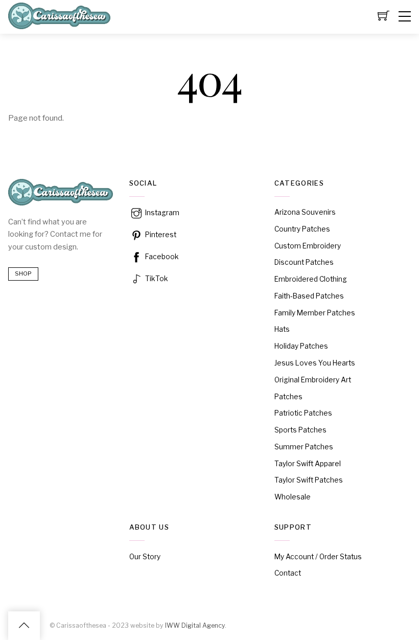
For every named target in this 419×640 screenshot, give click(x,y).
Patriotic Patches (303, 413)
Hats (282, 329)
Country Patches (302, 229)
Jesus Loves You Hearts (314, 363)
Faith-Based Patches (309, 296)
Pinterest (160, 235)
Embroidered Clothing (310, 279)
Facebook (161, 257)
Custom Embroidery (307, 246)
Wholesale (292, 497)
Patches (288, 397)
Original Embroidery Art (312, 380)
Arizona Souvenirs (305, 212)
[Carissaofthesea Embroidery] (59, 24)
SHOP (23, 273)
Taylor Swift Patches (308, 480)
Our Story (144, 557)
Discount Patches (304, 262)
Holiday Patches (301, 346)
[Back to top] (24, 625)
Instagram (161, 213)
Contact (287, 573)
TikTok (156, 279)
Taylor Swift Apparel (307, 464)
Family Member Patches (314, 313)
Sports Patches (300, 430)
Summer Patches (303, 447)
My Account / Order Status (318, 557)
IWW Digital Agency (195, 625)
